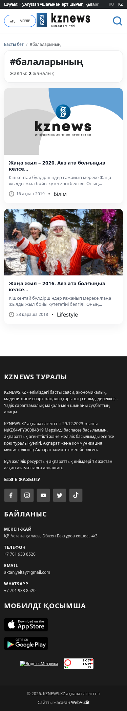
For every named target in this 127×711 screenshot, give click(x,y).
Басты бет (14, 44)
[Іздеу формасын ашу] (117, 21)
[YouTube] (43, 495)
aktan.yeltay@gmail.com (27, 572)
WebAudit (80, 702)
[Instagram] (27, 495)
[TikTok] (76, 495)
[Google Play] (63, 643)
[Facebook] (11, 495)
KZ (120, 4)
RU (111, 4)
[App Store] (63, 624)
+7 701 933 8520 (20, 554)
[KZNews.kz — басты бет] (63, 19)
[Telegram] (59, 495)
